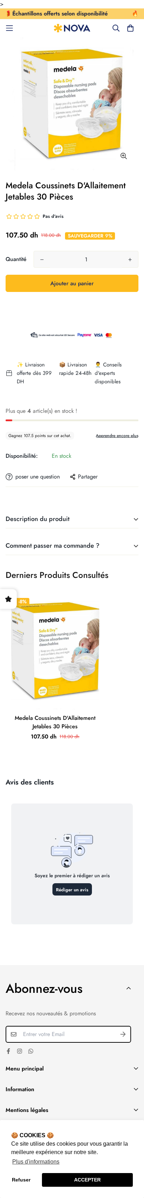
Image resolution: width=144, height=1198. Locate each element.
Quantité (16, 259)
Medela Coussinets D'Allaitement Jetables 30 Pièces (55, 722)
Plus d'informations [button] (35, 1162)
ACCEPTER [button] (87, 1180)
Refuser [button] (21, 1180)
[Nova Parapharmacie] (72, 28)
